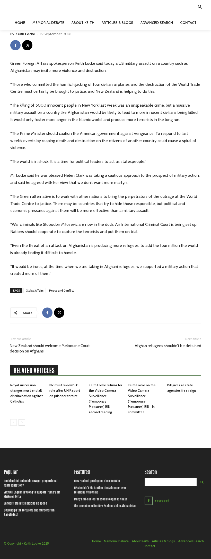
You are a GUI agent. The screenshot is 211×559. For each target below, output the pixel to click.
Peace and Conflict (61, 290)
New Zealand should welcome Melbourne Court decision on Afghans (50, 348)
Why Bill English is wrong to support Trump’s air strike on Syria (32, 494)
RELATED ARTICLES (34, 370)
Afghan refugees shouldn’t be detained (168, 345)
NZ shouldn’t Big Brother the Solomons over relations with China (100, 490)
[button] (199, 7)
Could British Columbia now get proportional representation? (30, 483)
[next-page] (22, 422)
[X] (27, 45)
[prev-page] (13, 422)
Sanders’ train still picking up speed (25, 503)
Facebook (162, 500)
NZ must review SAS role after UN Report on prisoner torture (64, 390)
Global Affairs (34, 290)
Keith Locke (25, 34)
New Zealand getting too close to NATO (97, 481)
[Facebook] (15, 45)
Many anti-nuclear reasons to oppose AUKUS (100, 499)
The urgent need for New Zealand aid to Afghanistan (105, 506)
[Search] (202, 482)
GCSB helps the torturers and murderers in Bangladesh (29, 512)
